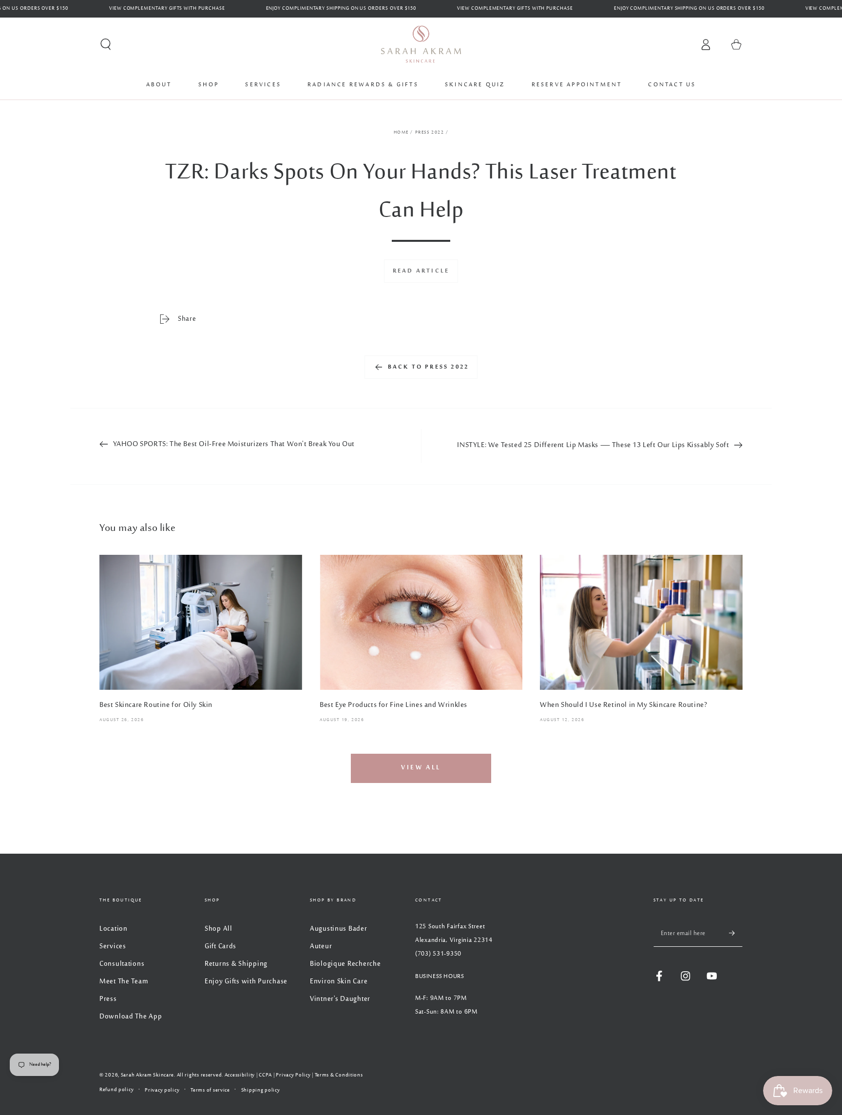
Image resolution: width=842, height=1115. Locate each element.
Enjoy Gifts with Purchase (246, 981)
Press (108, 999)
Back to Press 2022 (428, 367)
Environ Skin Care (338, 981)
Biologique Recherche (345, 964)
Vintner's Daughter (340, 999)
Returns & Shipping (236, 964)
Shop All (218, 929)
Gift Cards (220, 946)
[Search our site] (106, 45)
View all (420, 768)
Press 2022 (429, 132)
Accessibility (240, 1075)
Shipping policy (260, 1090)
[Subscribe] (736, 933)
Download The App (130, 1016)
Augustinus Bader (338, 929)
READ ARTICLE (421, 271)
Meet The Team (123, 981)
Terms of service (210, 1090)
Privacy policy (162, 1090)
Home (401, 132)
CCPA (265, 1075)
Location (113, 929)
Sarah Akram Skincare (147, 1075)
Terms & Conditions (339, 1075)
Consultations (121, 964)
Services (112, 946)
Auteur (321, 946)
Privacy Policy (293, 1075)
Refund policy (116, 1090)
